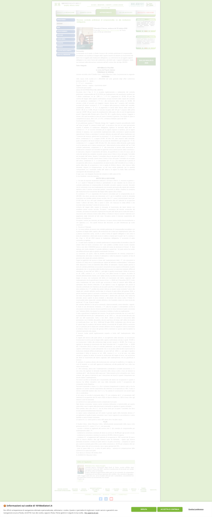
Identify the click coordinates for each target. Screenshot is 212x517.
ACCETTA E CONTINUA (170, 509)
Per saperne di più (91, 513)
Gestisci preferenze (195, 509)
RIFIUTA (144, 509)
